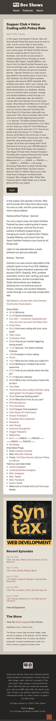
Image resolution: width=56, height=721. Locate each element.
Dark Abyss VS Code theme (22, 412)
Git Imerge (14, 444)
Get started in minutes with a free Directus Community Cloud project (26, 302)
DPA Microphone (17, 402)
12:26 (12, 354)
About (39, 10)
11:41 (12, 347)
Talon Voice (15, 334)
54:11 (12, 438)
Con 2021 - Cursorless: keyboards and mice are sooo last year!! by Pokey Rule (28, 320)
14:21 (12, 360)
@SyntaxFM (36, 486)
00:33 (12, 312)
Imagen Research (17, 431)
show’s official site (23, 627)
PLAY (12, 190)
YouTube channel (24, 457)
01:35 (12, 315)
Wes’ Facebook (16, 479)
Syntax (22, 34)
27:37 (12, 370)
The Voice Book (17, 405)
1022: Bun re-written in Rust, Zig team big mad (27, 590)
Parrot (12, 357)
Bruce (31, 708)
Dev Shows (31, 5)
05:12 (12, 328)
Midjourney (14, 435)
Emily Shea (14, 325)
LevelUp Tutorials (23, 450)
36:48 (12, 399)
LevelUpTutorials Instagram (22, 470)
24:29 (12, 363)
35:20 (12, 396)
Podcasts (28, 10)
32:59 (12, 380)
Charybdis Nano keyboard (22, 418)
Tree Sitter (14, 386)
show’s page (21, 621)
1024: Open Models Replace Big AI (22, 570)
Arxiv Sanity (15, 425)
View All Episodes (16, 607)
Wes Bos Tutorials (23, 454)
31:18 (12, 376)
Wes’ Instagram (16, 473)
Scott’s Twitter (16, 483)
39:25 (12, 409)
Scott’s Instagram (17, 466)
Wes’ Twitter (15, 476)
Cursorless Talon (17, 338)
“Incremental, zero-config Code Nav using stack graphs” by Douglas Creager (29, 391)
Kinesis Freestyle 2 (18, 415)
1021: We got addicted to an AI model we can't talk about (27, 600)
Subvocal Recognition (20, 428)
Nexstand (13, 422)
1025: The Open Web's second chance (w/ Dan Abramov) (27, 561)
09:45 (12, 341)
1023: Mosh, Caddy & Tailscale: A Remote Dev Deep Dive (27, 580)
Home (16, 10)
